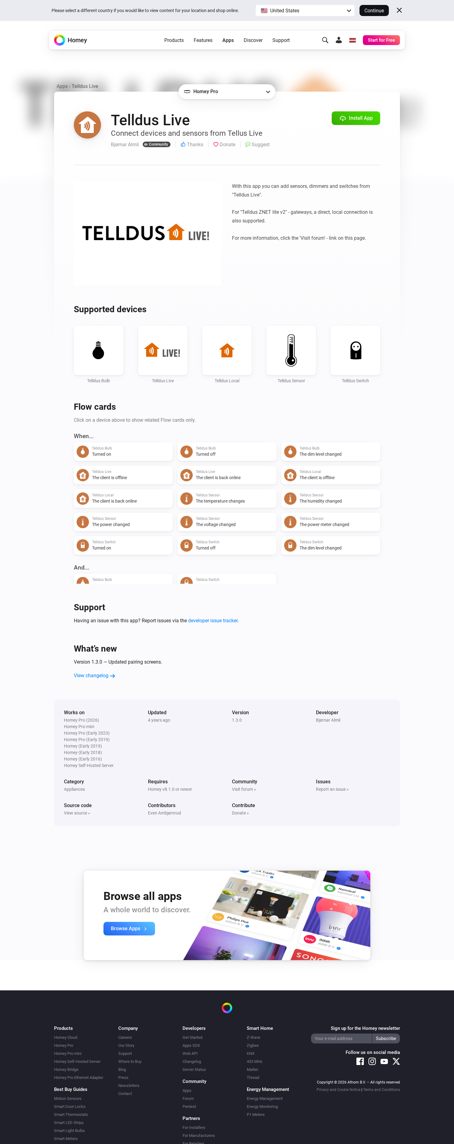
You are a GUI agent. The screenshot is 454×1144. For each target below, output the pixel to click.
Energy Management (265, 1098)
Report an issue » (332, 789)
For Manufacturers (199, 1135)
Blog (122, 1069)
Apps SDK (191, 1045)
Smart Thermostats (71, 1114)
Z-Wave (253, 1037)
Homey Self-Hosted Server (77, 1061)
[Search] (325, 40)
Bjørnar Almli (328, 720)
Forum (188, 1098)
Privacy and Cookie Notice (338, 1090)
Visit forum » (244, 789)
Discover (253, 40)
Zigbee (253, 1045)
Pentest (189, 1106)
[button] (305, 10)
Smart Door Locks (70, 1106)
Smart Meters (66, 1138)
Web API (190, 1053)
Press (123, 1077)
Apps (228, 40)
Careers (125, 1037)
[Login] (338, 40)
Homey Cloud (65, 1037)
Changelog (192, 1061)
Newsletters (129, 1085)
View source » (77, 812)
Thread (253, 1077)
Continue (374, 11)
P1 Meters (256, 1114)
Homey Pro (63, 1045)
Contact (125, 1093)
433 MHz (254, 1061)
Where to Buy (129, 1061)
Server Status (194, 1069)
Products (174, 40)
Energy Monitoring (262, 1106)
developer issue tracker (213, 621)
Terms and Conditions (381, 1090)
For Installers (194, 1127)
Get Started (192, 1037)
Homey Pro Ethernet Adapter (78, 1077)
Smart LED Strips (69, 1122)
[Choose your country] (352, 40)
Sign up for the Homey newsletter (365, 1028)
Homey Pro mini (68, 1053)
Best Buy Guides (70, 1089)
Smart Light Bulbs (69, 1130)
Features (203, 40)
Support (281, 40)
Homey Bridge (66, 1069)
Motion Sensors (68, 1098)
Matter (252, 1069)
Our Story (126, 1045)
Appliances (74, 789)
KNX (250, 1053)
